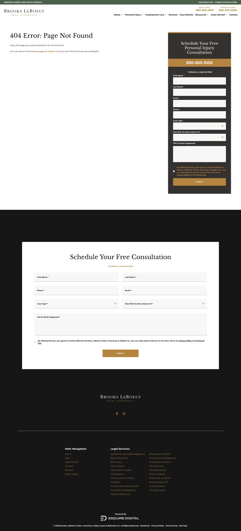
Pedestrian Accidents (160, 462)
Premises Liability (157, 470)
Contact (69, 466)
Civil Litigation (118, 474)
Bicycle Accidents (119, 458)
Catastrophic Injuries (121, 470)
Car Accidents (117, 466)
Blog (67, 458)
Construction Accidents (122, 478)
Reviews (69, 470)
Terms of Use (200, 175)
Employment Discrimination (125, 486)
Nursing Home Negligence (162, 458)
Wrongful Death (157, 490)
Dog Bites (115, 482)
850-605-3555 (205, 10)
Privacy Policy (183, 175)
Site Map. (183, 526)
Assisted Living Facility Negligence (128, 454)
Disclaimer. (145, 526)
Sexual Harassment (158, 482)
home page (38, 51)
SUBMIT (199, 182)
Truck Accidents (157, 486)
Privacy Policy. (157, 526)
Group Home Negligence (123, 490)
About (68, 454)
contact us (52, 51)
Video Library (71, 474)
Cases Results (72, 462)
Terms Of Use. (171, 526)
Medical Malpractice (120, 494)
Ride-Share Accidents (160, 478)
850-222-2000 (228, 10)
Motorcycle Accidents (160, 454)
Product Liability (157, 474)
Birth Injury (116, 462)
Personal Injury (156, 466)
